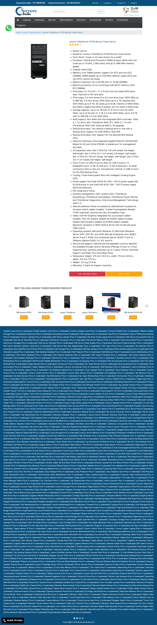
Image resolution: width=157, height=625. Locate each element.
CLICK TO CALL (15, 620)
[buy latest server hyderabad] (82, 618)
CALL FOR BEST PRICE (87, 274)
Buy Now (24, 317)
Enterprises (122, 20)
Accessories (95, 20)
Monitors (81, 20)
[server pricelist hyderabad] (80, 618)
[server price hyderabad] (77, 618)
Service (95, 3)
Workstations (66, 20)
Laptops (27, 20)
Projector (21, 25)
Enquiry (134, 3)
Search (100, 11)
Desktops (39, 20)
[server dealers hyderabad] (74, 618)
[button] (10, 306)
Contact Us (121, 3)
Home (18, 32)
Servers (52, 20)
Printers (109, 20)
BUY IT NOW (124, 274)
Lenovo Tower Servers (31, 32)
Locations (107, 3)
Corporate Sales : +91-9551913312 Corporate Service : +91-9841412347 (48, 3)
